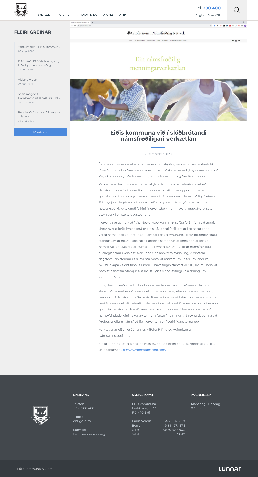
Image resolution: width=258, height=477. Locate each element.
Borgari (43, 15)
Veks (123, 15)
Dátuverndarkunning (89, 434)
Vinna (108, 15)
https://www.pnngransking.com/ (142, 350)
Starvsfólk (214, 15)
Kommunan (87, 15)
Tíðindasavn (41, 132)
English (64, 15)
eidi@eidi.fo (82, 421)
